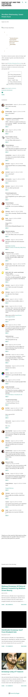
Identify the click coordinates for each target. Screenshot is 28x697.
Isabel (6, 510)
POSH (6, 415)
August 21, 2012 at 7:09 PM (17, 211)
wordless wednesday (7, 90)
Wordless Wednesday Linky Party (17, 247)
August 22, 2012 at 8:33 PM (19, 450)
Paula (6, 218)
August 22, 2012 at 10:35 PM (13, 463)
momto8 (7, 172)
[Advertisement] (14, 550)
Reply (6, 108)
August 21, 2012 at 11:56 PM (16, 299)
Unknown (7, 163)
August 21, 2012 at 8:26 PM (13, 232)
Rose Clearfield (8, 431)
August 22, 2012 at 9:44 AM (14, 380)
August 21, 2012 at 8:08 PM (15, 218)
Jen (6, 380)
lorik (6, 324)
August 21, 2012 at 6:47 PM (13, 204)
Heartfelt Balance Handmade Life (13, 394)
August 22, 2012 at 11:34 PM (16, 473)
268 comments (9, 604)
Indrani (7, 299)
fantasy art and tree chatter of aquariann (11, 4)
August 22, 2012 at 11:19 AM (16, 408)
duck (6, 88)
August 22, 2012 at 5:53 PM (17, 440)
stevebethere (8, 155)
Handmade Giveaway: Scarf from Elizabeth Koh (12, 631)
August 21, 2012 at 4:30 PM (13, 138)
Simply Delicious (9, 483)
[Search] (22, 2)
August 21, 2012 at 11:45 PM (17, 292)
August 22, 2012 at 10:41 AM (13, 401)
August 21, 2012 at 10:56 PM (17, 285)
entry (8, 425)
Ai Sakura (7, 239)
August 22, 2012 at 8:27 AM (16, 373)
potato (14, 88)
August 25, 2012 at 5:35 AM (16, 501)
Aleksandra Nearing (9, 231)
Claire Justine (8, 179)
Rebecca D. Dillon (9, 462)
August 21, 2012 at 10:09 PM (13, 275)
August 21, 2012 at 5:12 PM (16, 172)
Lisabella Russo (8, 450)
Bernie (6, 306)
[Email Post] (2, 93)
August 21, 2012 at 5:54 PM (17, 186)
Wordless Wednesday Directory (14, 63)
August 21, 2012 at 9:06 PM (13, 254)
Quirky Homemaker (9, 387)
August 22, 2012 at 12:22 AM (15, 306)
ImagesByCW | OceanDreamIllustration (14, 118)
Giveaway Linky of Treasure (12, 672)
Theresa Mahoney (9, 145)
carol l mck (7, 354)
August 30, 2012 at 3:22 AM (15, 510)
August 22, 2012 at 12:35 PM (19, 431)
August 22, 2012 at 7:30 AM (17, 354)
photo (10, 88)
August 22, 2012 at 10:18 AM (13, 388)
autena (7, 373)
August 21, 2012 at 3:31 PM (19, 111)
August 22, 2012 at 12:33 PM (18, 421)
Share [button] (3, 94)
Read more (23, 604)
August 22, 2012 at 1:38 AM (15, 324)
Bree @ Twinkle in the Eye (11, 136)
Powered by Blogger (14, 693)
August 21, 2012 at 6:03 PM (13, 194)
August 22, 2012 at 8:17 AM (18, 366)
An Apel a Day (8, 264)
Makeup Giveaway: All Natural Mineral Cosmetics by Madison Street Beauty (13, 588)
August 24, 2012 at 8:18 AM (17, 493)
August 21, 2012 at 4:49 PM (19, 155)
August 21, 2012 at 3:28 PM (20, 104)
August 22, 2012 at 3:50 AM (13, 337)
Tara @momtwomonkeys (11, 399)
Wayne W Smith (9, 104)
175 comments (9, 646)
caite (6, 130)
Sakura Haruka (11, 246)
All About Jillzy (8, 111)
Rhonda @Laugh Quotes (10, 193)
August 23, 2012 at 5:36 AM (20, 483)
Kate (6, 344)
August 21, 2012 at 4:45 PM (13, 146)
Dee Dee (7, 473)
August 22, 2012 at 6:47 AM (15, 344)
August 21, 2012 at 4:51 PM (17, 163)
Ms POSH (7, 408)
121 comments (9, 685)
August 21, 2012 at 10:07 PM (19, 264)
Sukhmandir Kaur (9, 336)
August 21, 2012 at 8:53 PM (17, 239)
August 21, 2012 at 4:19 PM (15, 130)
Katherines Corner (9, 252)
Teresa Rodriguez (9, 203)
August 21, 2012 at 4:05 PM (13, 120)
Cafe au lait (8, 421)
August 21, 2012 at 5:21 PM (19, 179)
